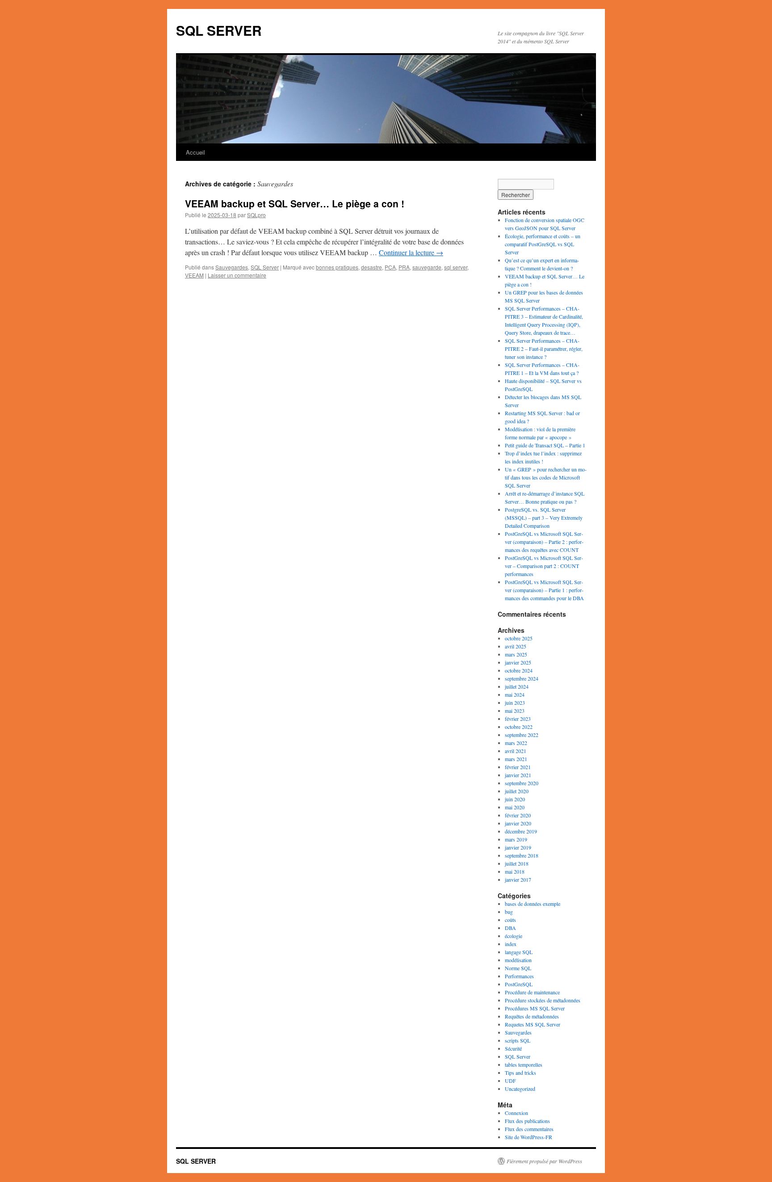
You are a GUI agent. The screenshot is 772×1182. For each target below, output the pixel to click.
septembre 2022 (521, 734)
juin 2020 (515, 799)
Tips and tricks (520, 1072)
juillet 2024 (517, 686)
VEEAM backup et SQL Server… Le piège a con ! (294, 203)
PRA (404, 267)
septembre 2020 (521, 783)
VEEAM (194, 275)
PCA (390, 267)
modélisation (518, 959)
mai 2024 (514, 694)
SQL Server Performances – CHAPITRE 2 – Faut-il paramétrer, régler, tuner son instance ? (544, 348)
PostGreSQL (519, 984)
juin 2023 (515, 702)
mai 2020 (514, 807)
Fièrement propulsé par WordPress (544, 1161)
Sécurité (513, 1048)
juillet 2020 (517, 791)
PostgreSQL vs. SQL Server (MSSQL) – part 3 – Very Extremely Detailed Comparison (544, 517)
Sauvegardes (231, 267)
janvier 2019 (518, 847)
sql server (455, 267)
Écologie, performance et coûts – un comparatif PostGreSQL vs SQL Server (542, 244)
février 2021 (518, 766)
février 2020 (518, 815)
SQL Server (265, 267)
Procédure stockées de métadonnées (542, 1000)
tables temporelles (523, 1064)
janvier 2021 (518, 774)
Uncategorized (520, 1088)
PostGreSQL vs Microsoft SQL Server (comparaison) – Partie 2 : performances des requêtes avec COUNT (544, 541)
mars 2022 (516, 742)
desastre (371, 267)
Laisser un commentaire (237, 275)
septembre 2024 (521, 678)
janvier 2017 (518, 879)
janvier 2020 (518, 823)
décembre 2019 (521, 831)
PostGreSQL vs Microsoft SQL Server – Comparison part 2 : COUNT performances (544, 565)
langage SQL (519, 951)
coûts (510, 919)
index (510, 943)
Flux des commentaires (529, 1128)
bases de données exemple (532, 903)
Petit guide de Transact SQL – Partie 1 (545, 445)
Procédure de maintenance (532, 992)
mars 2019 (516, 839)
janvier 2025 (518, 662)
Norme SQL (518, 968)
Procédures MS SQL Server (535, 1008)
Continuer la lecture (411, 252)
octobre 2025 (519, 638)
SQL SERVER (219, 30)
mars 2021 (516, 758)
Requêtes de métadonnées (532, 1016)
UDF (510, 1080)
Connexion (516, 1112)
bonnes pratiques (337, 267)
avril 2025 (515, 646)
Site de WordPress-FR (528, 1136)
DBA (510, 927)
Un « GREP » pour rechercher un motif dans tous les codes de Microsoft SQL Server (546, 477)
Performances (519, 976)
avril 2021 (515, 750)
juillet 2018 (517, 863)
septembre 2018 (521, 855)
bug (509, 911)
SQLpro (256, 215)
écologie (513, 935)
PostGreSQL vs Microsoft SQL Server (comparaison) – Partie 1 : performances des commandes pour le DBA (544, 590)
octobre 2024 (519, 670)
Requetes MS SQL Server (532, 1024)
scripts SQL (517, 1040)
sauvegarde (426, 267)
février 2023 (518, 718)
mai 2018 (514, 871)
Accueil (195, 152)
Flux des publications (527, 1120)
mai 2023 (514, 710)
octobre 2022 (519, 726)
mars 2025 (516, 654)
